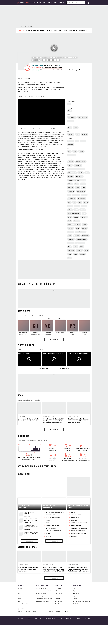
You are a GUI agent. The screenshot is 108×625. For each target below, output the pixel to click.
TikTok (43, 611)
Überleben (84, 228)
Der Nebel (48, 533)
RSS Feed (67, 611)
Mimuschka (27, 516)
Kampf (76, 183)
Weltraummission (80, 169)
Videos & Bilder (26, 345)
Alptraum (84, 206)
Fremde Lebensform (80, 161)
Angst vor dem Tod (80, 243)
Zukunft (75, 127)
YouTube (28, 611)
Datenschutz (38, 618)
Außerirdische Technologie (74, 224)
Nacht (69, 127)
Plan (69, 195)
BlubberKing (27, 529)
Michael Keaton (58, 591)
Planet (77, 134)
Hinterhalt (79, 250)
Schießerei (70, 232)
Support (20, 596)
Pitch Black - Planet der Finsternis (53, 531)
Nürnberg (38, 603)
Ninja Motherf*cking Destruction (44, 591)
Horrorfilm (70, 121)
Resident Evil (76, 593)
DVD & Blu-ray (63, 30)
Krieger (75, 254)
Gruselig (82, 141)
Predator (48, 520)
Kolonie (70, 209)
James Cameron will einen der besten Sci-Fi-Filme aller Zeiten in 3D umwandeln (28, 420)
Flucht (69, 254)
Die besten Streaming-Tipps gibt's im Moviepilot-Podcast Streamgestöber (60, 70)
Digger (74, 591)
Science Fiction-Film (82, 117)
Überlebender (85, 235)
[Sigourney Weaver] (23, 325)
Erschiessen (76, 235)
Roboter (70, 183)
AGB (29, 618)
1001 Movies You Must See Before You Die (30, 512)
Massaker (84, 195)
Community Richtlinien (23, 603)
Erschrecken (71, 239)
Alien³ (45, 169)
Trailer (33, 30)
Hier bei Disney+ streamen (51, 65)
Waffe (77, 187)
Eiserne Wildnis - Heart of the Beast (81, 601)
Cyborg (69, 165)
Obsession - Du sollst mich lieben (78, 531)
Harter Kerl (70, 176)
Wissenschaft (76, 195)
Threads (51, 611)
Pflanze (83, 187)
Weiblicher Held (81, 198)
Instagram (35, 611)
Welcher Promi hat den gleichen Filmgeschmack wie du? (31, 527)
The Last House (74, 520)
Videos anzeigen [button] (43, 368)
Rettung (86, 202)
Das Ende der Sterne (41, 588)
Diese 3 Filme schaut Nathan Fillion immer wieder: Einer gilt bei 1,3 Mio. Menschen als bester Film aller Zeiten (78, 421)
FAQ (19, 593)
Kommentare (40, 30)
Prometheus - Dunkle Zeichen (52, 525)
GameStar (68, 618)
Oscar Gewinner (71, 155)
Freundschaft (71, 250)
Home (19, 26)
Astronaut (70, 243)
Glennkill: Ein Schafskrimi (42, 601)
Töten (69, 246)
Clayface (75, 598)
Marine (86, 250)
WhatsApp (58, 611)
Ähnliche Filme (82, 30)
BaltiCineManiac (28, 522)
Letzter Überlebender (80, 232)
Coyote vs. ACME (77, 596)
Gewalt (69, 217)
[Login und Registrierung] (89, 3)
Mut (83, 180)
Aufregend (70, 144)
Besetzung (49, 30)
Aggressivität (71, 191)
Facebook (20, 611)
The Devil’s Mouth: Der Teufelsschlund (79, 528)
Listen (75, 30)
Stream (27, 30)
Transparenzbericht (50, 618)
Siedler (76, 209)
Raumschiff (84, 134)
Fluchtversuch (79, 176)
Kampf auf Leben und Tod (73, 180)
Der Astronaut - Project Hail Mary (78, 533)
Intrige (87, 172)
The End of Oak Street (75, 517)
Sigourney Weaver (30, 84)
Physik (69, 221)
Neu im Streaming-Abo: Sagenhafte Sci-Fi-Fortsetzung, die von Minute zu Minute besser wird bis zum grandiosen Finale (53, 421)
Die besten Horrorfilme (67, 460)
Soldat (77, 228)
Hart (77, 141)
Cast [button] (49, 318)
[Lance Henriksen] (60, 325)
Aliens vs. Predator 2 (45, 173)
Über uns (20, 588)
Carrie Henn (41, 84)
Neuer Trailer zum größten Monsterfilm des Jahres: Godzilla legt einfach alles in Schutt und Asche (29, 569)
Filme (22, 26)
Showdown (70, 187)
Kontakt (19, 598)
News (70, 30)
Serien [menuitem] (39, 3)
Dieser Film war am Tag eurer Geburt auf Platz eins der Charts (31, 533)
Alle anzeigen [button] (54, 339)
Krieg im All (70, 228)
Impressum (20, 618)
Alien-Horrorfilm (71, 117)
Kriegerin (83, 209)
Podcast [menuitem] (50, 3)
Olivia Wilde (57, 603)
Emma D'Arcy (58, 596)
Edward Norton (58, 593)
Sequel (74, 151)
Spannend (70, 141)
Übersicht (21, 30)
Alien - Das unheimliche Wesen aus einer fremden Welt (48, 153)
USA (69, 104)
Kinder (69, 235)
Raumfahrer (83, 217)
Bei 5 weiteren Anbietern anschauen (52, 67)
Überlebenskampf (81, 191)
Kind (74, 202)
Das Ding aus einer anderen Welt (53, 517)
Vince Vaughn (58, 588)
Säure (84, 213)
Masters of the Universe (76, 525)
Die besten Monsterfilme (82, 460)
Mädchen (77, 206)
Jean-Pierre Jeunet (42, 171)
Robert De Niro (58, 601)
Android (70, 206)
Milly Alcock (57, 598)
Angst (69, 258)
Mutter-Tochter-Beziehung (74, 213)
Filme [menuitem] (34, 3)
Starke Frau (70, 161)
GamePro (78, 618)
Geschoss (83, 183)
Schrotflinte (70, 169)
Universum (70, 134)
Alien (69, 151)
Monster (76, 217)
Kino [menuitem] (55, 3)
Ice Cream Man (74, 536)
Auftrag (75, 246)
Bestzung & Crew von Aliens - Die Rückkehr (31, 316)
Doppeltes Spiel (71, 198)
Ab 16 (69, 110)
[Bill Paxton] (84, 325)
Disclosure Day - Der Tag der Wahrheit (79, 523)
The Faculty (48, 536)
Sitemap (20, 591)
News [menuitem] (44, 3)
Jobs (61, 618)
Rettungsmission (72, 172)
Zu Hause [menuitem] (61, 3)
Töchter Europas (40, 596)
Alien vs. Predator (32, 173)
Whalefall (75, 603)
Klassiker (81, 151)
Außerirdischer (78, 165)
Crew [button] (59, 318)
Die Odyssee (73, 512)
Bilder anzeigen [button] (64, 368)
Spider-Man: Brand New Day (76, 515)
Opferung (82, 254)
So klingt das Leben (41, 593)
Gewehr (84, 224)
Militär (81, 246)
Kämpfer (81, 172)
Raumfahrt (76, 221)
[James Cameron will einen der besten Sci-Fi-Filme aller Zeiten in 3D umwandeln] (29, 408)
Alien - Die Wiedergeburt (51, 528)
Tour (19, 601)
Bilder (55, 30)
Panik (80, 202)
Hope (74, 588)
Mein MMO (87, 618)
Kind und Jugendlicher (81, 239)
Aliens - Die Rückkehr (50, 515)
